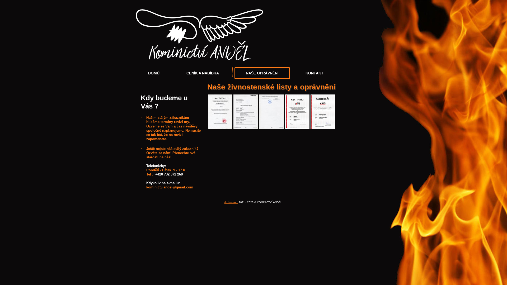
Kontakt (314, 73)
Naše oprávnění (262, 73)
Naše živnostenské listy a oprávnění (271, 87)
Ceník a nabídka (202, 73)
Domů (153, 73)
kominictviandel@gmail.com (169, 187)
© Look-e (231, 202)
